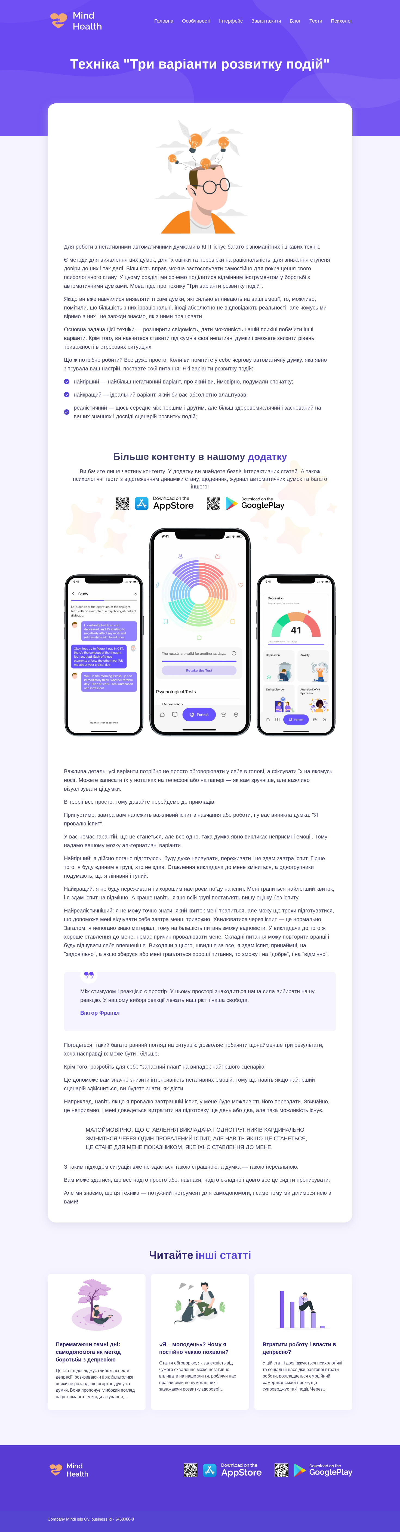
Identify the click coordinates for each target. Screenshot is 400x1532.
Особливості (196, 21)
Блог (295, 21)
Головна (163, 21)
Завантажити (266, 21)
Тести (315, 21)
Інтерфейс (231, 21)
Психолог (341, 21)
